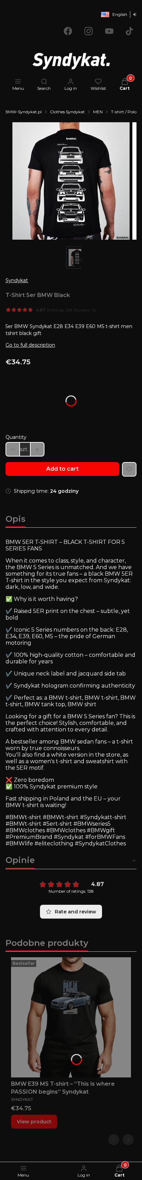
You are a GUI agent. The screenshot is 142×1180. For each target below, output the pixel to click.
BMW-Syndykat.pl (23, 111)
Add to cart (62, 469)
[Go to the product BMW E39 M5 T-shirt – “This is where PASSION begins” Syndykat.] (71, 1017)
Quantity (16, 437)
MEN (98, 111)
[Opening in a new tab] (67, 31)
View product (34, 1122)
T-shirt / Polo (123, 111)
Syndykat (17, 280)
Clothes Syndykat (67, 111)
